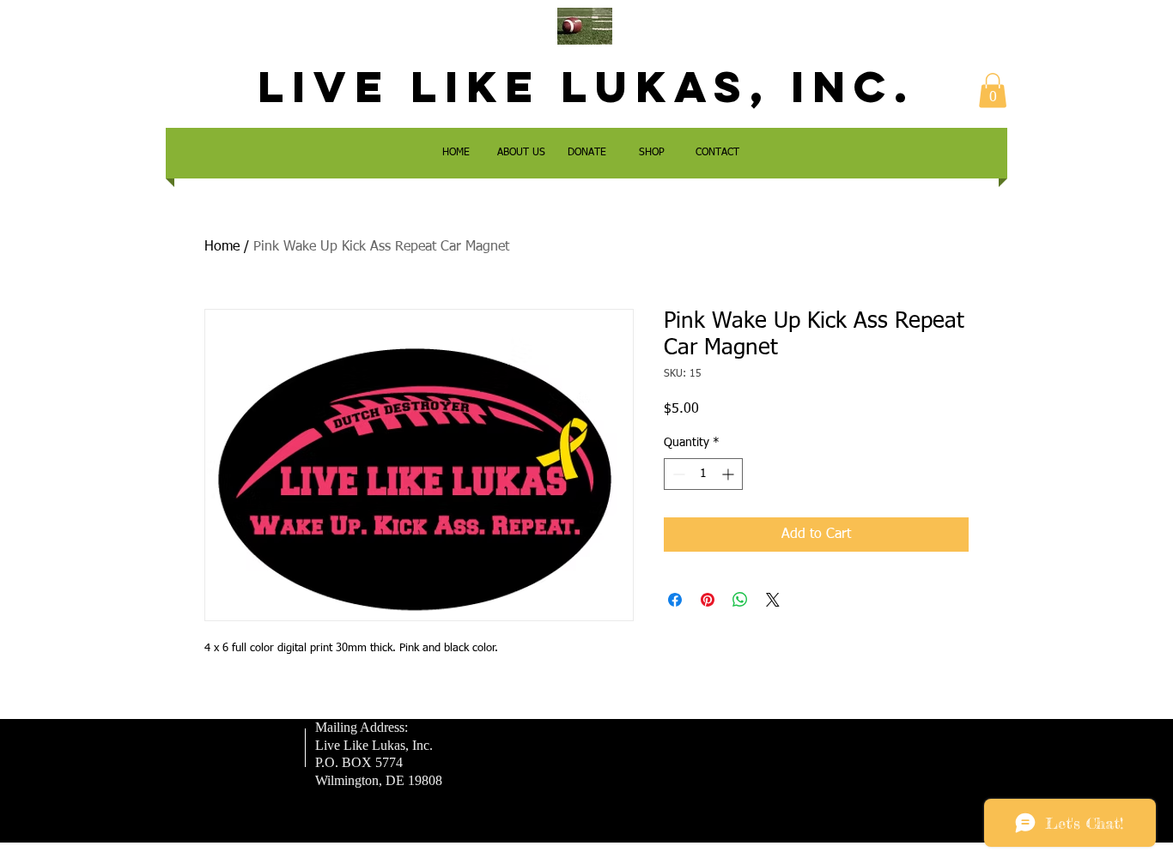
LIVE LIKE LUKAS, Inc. (586, 86)
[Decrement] (677, 474)
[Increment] (729, 474)
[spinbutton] (703, 474)
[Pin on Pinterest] (707, 599)
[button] (992, 90)
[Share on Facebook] (675, 599)
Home (222, 247)
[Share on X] (773, 599)
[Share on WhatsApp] (740, 599)
